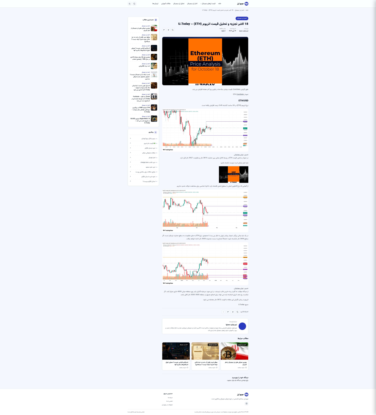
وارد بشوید (230, 380)
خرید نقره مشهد (142, 167)
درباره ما (170, 398)
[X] (164, 30)
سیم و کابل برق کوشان (142, 139)
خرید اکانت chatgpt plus (142, 162)
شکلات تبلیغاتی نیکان (142, 153)
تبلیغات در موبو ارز (167, 405)
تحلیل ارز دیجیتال (178, 3)
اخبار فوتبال (142, 158)
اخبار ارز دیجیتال (192, 3)
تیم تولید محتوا (243, 31)
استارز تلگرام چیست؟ (142, 181)
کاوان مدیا (130, 412)
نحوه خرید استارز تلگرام (142, 177)
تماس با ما (169, 401)
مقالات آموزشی (165, 3)
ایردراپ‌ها (155, 3)
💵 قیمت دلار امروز (142, 143)
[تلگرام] (168, 30)
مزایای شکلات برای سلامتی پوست (142, 172)
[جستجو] (134, 4)
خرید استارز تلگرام (142, 148)
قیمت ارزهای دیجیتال (208, 3)
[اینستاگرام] (246, 403)
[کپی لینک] (172, 30)
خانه (219, 3)
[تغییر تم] (130, 4)
